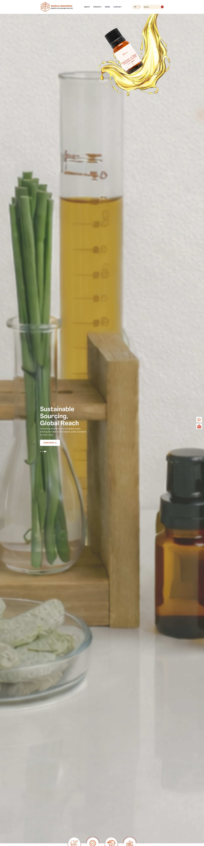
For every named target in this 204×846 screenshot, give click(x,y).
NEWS (107, 7)
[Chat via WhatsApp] (199, 419)
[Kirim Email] (199, 426)
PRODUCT (97, 7)
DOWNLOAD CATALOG (52, 443)
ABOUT (87, 7)
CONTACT (117, 7)
